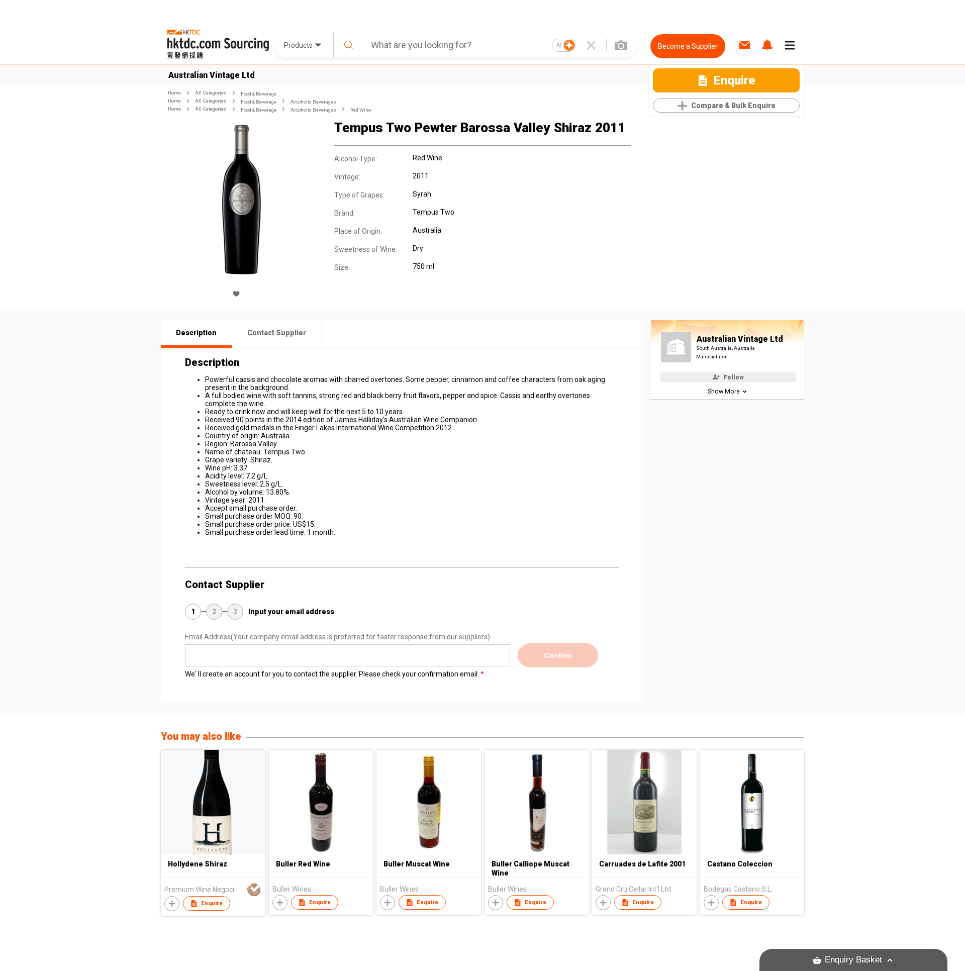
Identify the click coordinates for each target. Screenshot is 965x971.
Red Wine (360, 110)
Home (174, 92)
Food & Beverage (258, 93)
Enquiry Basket (853, 959)
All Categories (211, 92)
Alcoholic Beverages (313, 102)
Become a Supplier (688, 46)
